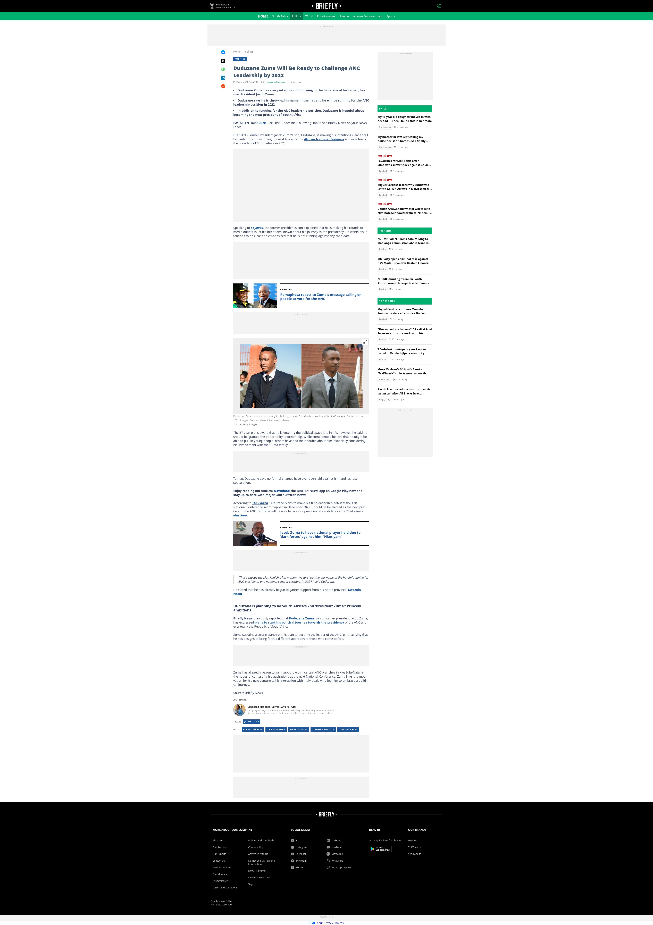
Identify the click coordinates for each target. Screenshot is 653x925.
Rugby (382, 399)
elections (240, 515)
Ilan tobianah (276, 729)
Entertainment (326, 16)
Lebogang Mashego (275, 81)
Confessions (385, 126)
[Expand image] (365, 342)
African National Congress (324, 139)
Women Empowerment (368, 16)
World (309, 16)
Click (262, 123)
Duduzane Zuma (301, 618)
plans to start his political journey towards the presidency (299, 622)
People (344, 16)
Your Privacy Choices (330, 923)
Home (263, 16)
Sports (391, 16)
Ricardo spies (298, 729)
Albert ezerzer (252, 729)
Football (383, 171)
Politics (296, 16)
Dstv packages (348, 729)
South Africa (280, 16)
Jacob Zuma (251, 721)
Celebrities (384, 379)
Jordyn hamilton (323, 729)
